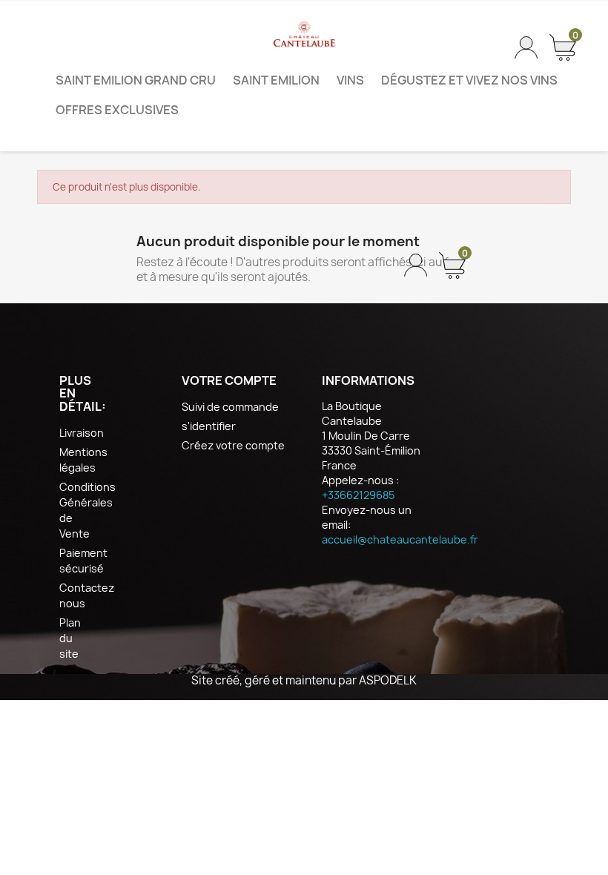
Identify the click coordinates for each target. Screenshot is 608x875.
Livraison (81, 433)
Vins (350, 80)
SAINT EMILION (276, 80)
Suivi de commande (230, 407)
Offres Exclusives (117, 110)
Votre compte (229, 380)
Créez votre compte (233, 445)
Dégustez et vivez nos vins (469, 80)
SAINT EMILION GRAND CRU (136, 80)
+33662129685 (358, 495)
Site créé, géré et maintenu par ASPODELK (304, 680)
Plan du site (70, 638)
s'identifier (209, 426)
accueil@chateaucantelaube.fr (400, 539)
